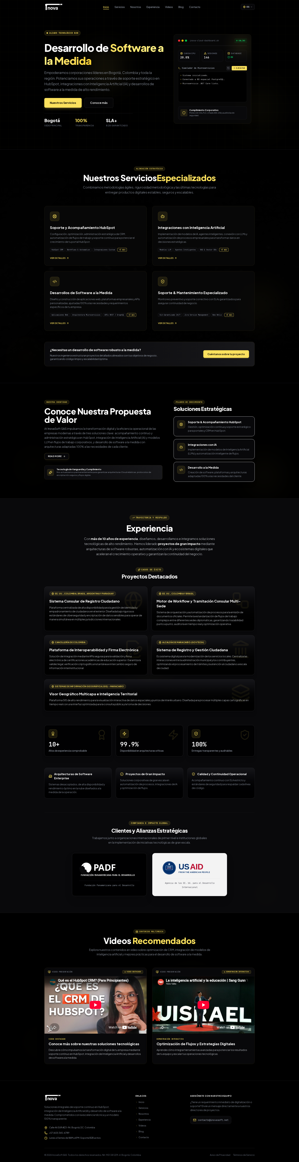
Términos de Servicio (244, 1155)
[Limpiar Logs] (228, 68)
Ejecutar (240, 68)
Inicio (106, 6)
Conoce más (99, 103)
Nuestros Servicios (63, 103)
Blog (181, 6)
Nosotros (135, 6)
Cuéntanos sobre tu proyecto (226, 354)
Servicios (120, 6)
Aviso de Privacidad (220, 1155)
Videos (169, 6)
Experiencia (153, 6)
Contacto (194, 6)
